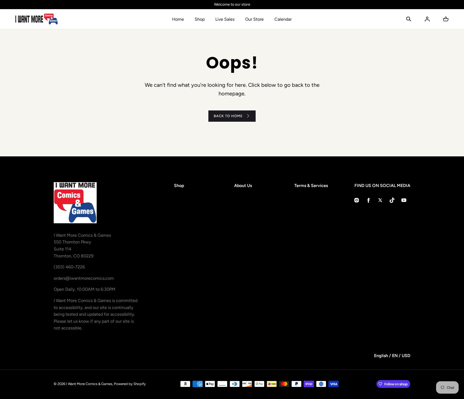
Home (178, 19)
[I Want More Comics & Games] (36, 19)
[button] (408, 19)
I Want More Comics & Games (89, 384)
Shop (200, 19)
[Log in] (427, 19)
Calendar (283, 19)
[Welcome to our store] (232, 5)
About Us (243, 185)
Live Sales (224, 19)
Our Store (254, 19)
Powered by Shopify (130, 384)
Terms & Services (311, 185)
